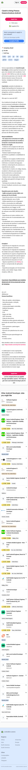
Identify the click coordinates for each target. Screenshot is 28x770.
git (13, 56)
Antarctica (18, 739)
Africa (3, 739)
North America (5, 745)
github (4, 60)
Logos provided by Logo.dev (21, 766)
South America (5, 747)
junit (9, 56)
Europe (17, 742)
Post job (23, 2)
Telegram (4, 760)
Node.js (19, 262)
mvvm (10, 60)
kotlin (4, 56)
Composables (5, 755)
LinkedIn (3, 758)
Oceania (17, 745)
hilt (17, 56)
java (22, 56)
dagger (16, 60)
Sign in (17, 2)
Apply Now (14, 373)
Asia (2, 742)
